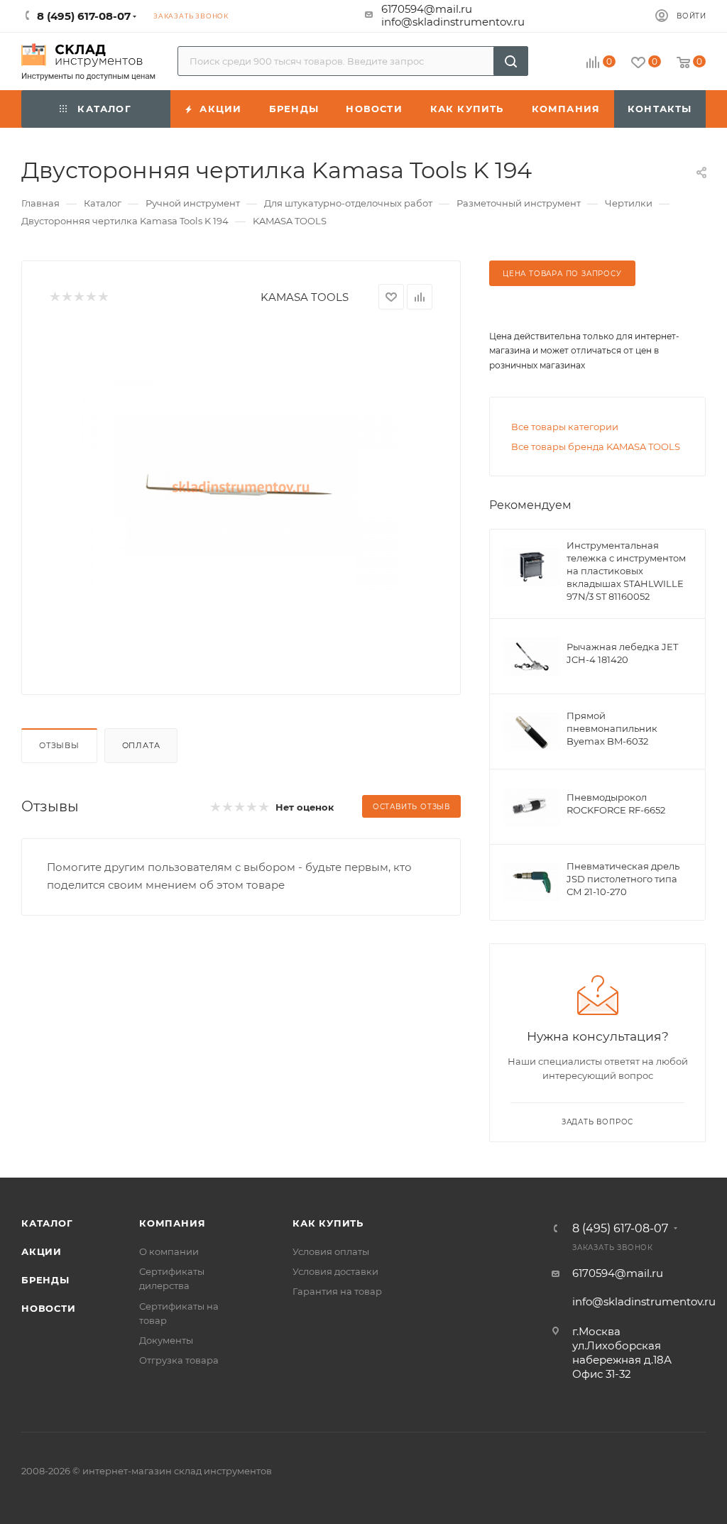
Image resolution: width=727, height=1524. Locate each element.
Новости (48, 1308)
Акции (41, 1251)
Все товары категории (564, 426)
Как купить (328, 1223)
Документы (166, 1340)
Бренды (45, 1279)
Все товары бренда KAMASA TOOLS (595, 446)
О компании (169, 1251)
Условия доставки (335, 1271)
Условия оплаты (331, 1251)
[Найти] (510, 61)
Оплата (141, 745)
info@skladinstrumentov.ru (453, 21)
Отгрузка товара (179, 1360)
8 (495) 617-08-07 (620, 1228)
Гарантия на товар (337, 1291)
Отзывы (59, 745)
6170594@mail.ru (426, 9)
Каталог (47, 1223)
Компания (172, 1223)
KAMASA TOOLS (305, 297)
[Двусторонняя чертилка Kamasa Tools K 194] (241, 487)
